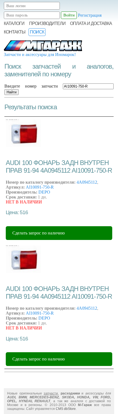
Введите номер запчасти (31, 86)
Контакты (14, 32)
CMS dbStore (66, 409)
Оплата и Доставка (91, 23)
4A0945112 (87, 182)
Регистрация (90, 15)
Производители (47, 23)
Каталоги (14, 23)
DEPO (44, 192)
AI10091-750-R (40, 187)
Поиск (37, 32)
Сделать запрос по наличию (38, 233)
